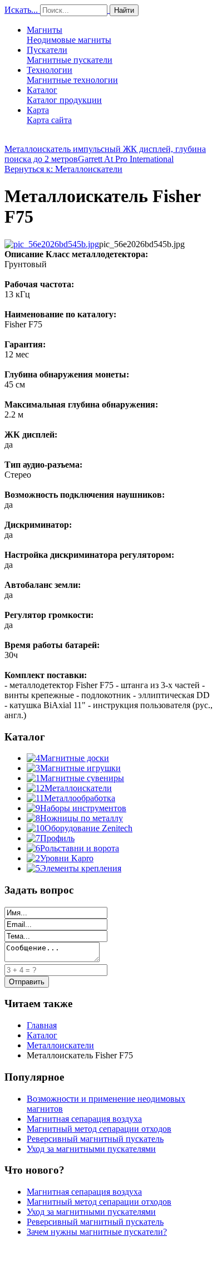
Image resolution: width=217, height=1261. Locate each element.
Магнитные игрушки (80, 768)
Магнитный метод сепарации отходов (99, 1129)
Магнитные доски (74, 758)
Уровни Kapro (66, 858)
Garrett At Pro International (126, 159)
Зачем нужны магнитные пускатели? (97, 1232)
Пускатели (69, 55)
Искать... (21, 9)
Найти (124, 10)
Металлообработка (79, 798)
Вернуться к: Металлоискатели (63, 169)
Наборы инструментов (83, 808)
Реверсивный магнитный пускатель (95, 1139)
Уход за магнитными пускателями (91, 1149)
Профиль (57, 838)
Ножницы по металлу (81, 818)
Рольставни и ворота (79, 848)
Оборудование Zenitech (88, 828)
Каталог (64, 95)
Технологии (72, 75)
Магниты (69, 35)
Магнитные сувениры (82, 778)
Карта (49, 115)
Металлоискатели (78, 788)
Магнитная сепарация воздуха (84, 1118)
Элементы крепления (80, 868)
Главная (42, 1025)
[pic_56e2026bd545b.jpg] (51, 244)
